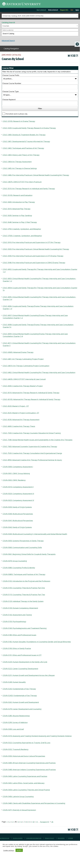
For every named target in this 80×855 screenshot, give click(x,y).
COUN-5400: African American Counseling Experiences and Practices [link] (29, 763)
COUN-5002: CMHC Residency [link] (14, 480)
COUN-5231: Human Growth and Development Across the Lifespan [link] (29, 675)
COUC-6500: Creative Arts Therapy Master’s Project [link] (23, 386)
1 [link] (7, 822)
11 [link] (37, 822)
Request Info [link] (64, 10)
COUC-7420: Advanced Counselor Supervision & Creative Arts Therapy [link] (30, 446)
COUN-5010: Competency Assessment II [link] (18, 487)
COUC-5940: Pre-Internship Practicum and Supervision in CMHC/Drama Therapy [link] (34, 262)
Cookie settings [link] (8, 850)
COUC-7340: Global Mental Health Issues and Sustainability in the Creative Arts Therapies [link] (37, 440)
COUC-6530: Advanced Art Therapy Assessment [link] (21, 419)
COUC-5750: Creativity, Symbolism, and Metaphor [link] (22, 229)
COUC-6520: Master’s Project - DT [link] (16, 406)
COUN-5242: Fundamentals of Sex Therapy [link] (19, 689)
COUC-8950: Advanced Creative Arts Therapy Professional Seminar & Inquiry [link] (32, 460)
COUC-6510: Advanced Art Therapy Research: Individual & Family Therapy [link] (31, 392)
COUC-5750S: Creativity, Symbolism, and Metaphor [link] (22, 235)
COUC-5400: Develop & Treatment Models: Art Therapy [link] (24, 134)
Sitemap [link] (70, 838)
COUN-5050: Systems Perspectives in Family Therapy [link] (23, 540)
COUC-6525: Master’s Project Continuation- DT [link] (21, 413)
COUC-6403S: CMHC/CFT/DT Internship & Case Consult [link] (24, 379)
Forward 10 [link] (44, 822)
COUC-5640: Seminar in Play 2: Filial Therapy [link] (20, 222)
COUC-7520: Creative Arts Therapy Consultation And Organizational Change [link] (32, 453)
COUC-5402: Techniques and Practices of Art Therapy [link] (23, 148)
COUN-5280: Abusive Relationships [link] (16, 715)
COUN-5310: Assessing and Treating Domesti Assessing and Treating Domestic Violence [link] (37, 736)
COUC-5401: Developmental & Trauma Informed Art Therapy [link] (26, 141)
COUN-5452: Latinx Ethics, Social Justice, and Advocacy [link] (23, 783)
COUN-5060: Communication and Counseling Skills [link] (22, 547)
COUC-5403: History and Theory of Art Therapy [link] (21, 155)
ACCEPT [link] (19, 850)
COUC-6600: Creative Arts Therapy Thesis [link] (19, 426)
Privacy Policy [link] (49, 838)
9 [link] (29, 822)
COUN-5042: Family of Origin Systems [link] (17, 527)
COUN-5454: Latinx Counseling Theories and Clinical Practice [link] (26, 790)
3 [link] (12, 822)
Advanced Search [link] (8, 40)
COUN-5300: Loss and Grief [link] (13, 729)
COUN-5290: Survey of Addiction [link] (15, 722)
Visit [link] (72, 10)
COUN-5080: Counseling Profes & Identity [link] (19, 567)
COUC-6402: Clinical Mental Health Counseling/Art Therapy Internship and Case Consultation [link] (39, 372)
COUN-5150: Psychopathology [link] (14, 621)
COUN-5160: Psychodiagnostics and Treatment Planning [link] (25, 628)
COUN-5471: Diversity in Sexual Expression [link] (19, 810)
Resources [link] (61, 838)
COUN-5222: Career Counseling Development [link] (20, 668)
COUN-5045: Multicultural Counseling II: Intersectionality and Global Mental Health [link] (35, 534)
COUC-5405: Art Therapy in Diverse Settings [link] (20, 168)
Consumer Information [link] (33, 838)
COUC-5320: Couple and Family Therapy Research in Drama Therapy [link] (29, 128)
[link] (77, 44)
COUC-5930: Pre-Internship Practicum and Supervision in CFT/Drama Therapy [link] (33, 256)
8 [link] (26, 822)
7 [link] (24, 822)
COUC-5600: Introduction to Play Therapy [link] (19, 202)
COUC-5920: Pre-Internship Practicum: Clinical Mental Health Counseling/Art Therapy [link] (36, 249)
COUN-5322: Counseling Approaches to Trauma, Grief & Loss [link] (26, 742)
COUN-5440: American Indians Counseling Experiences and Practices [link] (29, 769)
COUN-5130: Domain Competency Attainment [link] (20, 608)
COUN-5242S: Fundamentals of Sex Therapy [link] (20, 695)
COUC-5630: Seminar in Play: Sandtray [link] (17, 215)
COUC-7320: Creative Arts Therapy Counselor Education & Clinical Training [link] (32, 433)
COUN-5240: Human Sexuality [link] (14, 682)
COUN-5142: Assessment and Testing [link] (17, 615)
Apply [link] (77, 10)
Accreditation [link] (4, 838)
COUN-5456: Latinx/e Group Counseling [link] (18, 796)
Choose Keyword (8, 99)
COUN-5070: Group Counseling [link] (15, 561)
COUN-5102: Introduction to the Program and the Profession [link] (26, 581)
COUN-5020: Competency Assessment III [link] (18, 493)
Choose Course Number (11, 83)
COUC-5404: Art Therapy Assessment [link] (17, 161)
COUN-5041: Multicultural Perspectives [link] (18, 520)
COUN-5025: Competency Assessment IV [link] (18, 500)
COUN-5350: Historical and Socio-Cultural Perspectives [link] (24, 756)
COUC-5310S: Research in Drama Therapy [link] (19, 121)
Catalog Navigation (11, 48)
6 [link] (21, 822)
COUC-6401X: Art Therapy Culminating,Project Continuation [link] (26, 365)
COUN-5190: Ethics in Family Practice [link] (17, 648)
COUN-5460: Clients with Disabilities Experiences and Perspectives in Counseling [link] (34, 803)
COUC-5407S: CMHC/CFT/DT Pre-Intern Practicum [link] (22, 182)
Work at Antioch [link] (53, 10)
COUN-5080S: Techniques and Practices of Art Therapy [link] (24, 574)
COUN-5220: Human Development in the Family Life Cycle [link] (25, 662)
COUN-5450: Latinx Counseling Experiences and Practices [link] (25, 776)
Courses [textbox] (6, 26)
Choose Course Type (10, 91)
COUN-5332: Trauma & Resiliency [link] (15, 749)
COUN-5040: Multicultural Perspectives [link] (18, 514)
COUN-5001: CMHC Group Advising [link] (16, 473)
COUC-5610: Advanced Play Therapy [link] (16, 209)
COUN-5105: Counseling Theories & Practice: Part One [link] (24, 588)
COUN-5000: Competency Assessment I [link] (18, 466)
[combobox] (40, 16)
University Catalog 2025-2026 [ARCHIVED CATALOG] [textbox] (23, 16)
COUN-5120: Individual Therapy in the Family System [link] (23, 601)
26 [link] (52, 822)
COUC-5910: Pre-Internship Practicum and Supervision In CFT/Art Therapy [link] (32, 242)
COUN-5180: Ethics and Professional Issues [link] (19, 635)
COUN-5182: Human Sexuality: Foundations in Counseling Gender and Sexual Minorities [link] (37, 641)
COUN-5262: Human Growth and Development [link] (21, 702)
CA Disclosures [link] (17, 838)
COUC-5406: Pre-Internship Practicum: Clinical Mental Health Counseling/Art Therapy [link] (36, 175)
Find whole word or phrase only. (17, 114)
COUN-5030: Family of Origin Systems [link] (17, 507)
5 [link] (18, 822)
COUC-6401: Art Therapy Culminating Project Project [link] (23, 359)
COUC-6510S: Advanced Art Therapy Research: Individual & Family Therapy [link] (31, 399)
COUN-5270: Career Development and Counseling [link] (22, 709)
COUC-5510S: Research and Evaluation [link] (17, 195)
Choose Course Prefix (10, 75)
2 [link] (9, 822)
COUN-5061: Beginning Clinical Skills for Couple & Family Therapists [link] (29, 554)
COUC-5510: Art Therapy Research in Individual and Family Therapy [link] (29, 188)
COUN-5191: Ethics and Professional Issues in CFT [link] (22, 655)
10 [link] (33, 822)
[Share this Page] (71, 55)
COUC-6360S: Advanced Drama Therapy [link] (18, 352)
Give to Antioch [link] (41, 10)
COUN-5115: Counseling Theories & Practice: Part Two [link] (24, 594)
